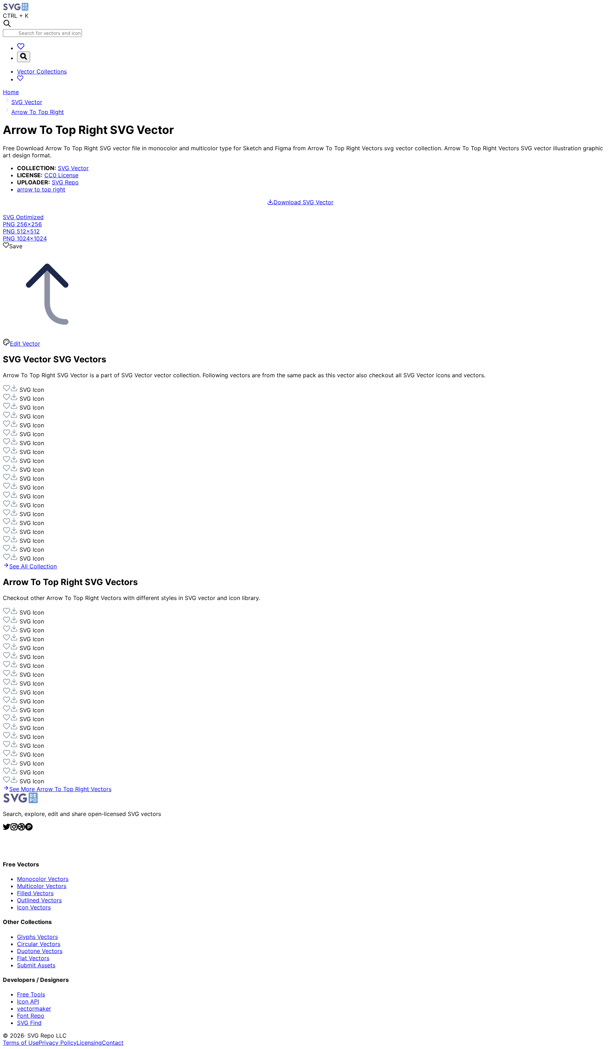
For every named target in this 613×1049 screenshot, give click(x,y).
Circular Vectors (38, 943)
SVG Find (29, 1022)
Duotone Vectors (39, 951)
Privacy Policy (58, 1042)
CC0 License (61, 175)
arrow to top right (41, 189)
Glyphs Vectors (37, 936)
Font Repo (30, 1015)
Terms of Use (21, 1042)
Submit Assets (36, 965)
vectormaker (34, 1008)
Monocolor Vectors (42, 878)
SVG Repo (65, 182)
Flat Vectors (33, 958)
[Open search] (23, 57)
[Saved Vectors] (20, 48)
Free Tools (31, 994)
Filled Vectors (35, 893)
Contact (112, 1042)
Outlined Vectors (39, 900)
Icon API (28, 1001)
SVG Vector (73, 168)
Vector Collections (42, 71)
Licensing (89, 1042)
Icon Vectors (34, 907)
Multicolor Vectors (41, 886)
